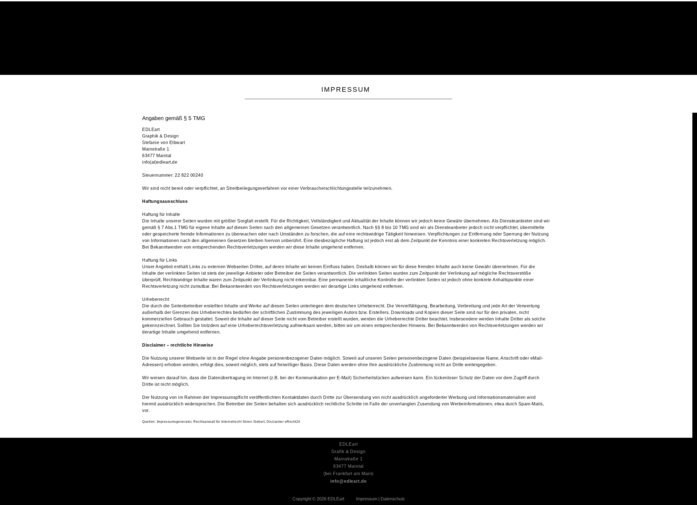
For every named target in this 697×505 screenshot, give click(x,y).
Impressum (366, 499)
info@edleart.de (348, 481)
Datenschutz (393, 499)
